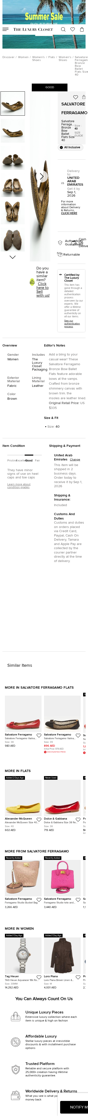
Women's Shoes (38, 59)
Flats (51, 57)
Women (23, 57)
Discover (8, 57)
